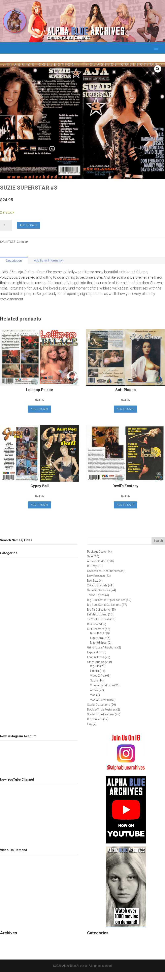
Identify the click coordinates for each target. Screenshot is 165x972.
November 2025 (13, 941)
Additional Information (48, 260)
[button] (157, 69)
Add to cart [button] (39, 409)
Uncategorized (98, 941)
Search (158, 540)
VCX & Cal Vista (40, 241)
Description (14, 260)
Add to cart (28, 225)
